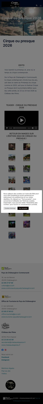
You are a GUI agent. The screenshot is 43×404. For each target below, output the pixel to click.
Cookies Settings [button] (10, 208)
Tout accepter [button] (23, 208)
